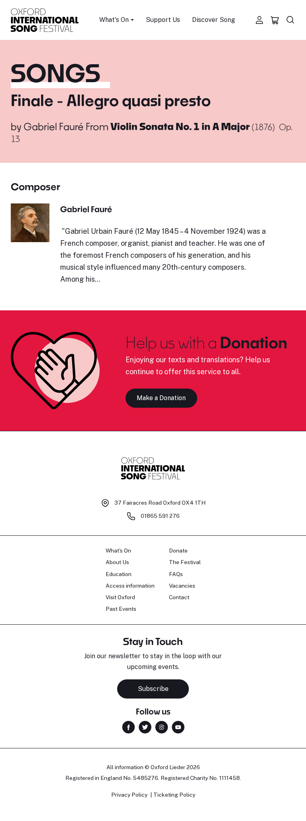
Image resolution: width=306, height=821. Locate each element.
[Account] (259, 20)
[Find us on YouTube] (178, 726)
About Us (117, 562)
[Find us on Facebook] (128, 726)
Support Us (163, 20)
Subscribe (153, 689)
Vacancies (182, 585)
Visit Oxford (120, 597)
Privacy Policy (129, 794)
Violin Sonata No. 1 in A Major (181, 126)
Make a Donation (161, 398)
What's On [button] (114, 20)
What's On (118, 550)
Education (118, 574)
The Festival (185, 562)
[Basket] (275, 20)
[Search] (290, 20)
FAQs (176, 574)
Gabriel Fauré (54, 126)
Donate (178, 550)
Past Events (121, 609)
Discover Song (213, 20)
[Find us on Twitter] (145, 726)
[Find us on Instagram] (161, 726)
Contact (179, 597)
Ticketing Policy (174, 794)
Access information (130, 585)
